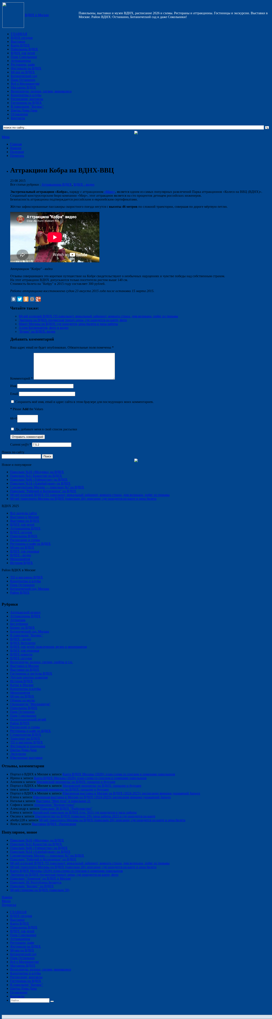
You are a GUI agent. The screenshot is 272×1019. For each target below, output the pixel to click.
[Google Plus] (38, 299)
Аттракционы (21, 60)
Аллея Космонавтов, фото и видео (43, 327)
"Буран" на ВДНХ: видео (37, 331)
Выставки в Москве (24, 517)
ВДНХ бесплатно (22, 643)
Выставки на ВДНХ (24, 521)
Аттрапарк (18, 620)
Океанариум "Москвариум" (30, 704)
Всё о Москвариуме (25, 83)
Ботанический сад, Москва (29, 589)
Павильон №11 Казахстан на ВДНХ (36, 476)
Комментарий (21, 378)
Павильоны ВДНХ (24, 49)
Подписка (9, 905)
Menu (6, 137)
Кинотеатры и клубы (26, 95)
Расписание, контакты (27, 99)
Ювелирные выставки (26, 757)
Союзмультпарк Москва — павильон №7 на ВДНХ (47, 487)
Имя (13, 386)
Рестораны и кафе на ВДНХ (30, 544)
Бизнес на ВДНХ (22, 627)
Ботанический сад (24, 76)
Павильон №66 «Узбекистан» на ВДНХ (39, 479)
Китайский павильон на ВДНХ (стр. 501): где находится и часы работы (85, 812)
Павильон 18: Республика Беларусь (35, 882)
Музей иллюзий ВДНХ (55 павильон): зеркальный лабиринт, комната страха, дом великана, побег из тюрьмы (98, 316)
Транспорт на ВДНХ (25, 738)
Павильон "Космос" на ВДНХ (32, 886)
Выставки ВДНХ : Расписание (54, 824)
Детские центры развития (29, 677)
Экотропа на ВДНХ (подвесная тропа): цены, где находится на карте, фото (73, 320)
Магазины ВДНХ (23, 87)
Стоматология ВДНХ (25, 734)
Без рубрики (19, 624)
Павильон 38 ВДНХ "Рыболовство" (66, 808)
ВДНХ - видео (84, 184)
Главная (16, 144)
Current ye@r (20, 444)
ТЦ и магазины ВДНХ (26, 577)
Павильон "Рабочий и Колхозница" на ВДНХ (43, 491)
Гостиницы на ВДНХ (26, 103)
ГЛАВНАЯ (19, 34)
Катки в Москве (22, 685)
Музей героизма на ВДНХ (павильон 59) (39, 890)
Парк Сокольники (24, 57)
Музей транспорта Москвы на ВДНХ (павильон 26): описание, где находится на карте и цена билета (83, 498)
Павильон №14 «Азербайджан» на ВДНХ (40, 483)
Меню (6, 901)
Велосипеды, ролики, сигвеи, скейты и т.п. (41, 662)
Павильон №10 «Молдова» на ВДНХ (37, 472)
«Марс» (109, 192)
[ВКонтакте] (13, 299)
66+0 (13, 418)
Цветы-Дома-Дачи (24, 110)
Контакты (18, 118)
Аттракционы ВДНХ (56, 184)
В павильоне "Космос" (27, 106)
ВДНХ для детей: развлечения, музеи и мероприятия (48, 647)
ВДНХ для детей (23, 53)
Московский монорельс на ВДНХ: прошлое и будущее (76, 782)
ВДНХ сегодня (22, 38)
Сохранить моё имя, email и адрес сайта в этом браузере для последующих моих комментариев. (84, 402)
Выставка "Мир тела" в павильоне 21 (63, 801)
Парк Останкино (23, 80)
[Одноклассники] (25, 299)
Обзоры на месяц (22, 700)
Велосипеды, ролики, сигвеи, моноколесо (41, 91)
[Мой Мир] (32, 299)
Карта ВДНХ (20, 45)
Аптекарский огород (25, 612)
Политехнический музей (28, 719)
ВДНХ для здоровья (24, 551)
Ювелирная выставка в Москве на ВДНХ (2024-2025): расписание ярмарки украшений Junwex (131, 793)
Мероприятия (20, 559)
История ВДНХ (21, 563)
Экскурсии (18, 754)
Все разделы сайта (23, 513)
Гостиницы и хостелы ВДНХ (31, 673)
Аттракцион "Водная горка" (54, 805)
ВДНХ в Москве (37, 15)
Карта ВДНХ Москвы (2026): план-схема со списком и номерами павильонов (118, 774)
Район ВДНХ (20, 592)
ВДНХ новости (21, 654)
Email (14, 394)
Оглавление (19, 114)
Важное (15, 148)
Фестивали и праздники (27, 746)
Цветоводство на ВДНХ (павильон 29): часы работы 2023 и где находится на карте (95, 816)
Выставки (18, 41)
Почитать (17, 155)
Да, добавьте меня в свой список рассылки (45, 429)
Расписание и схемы (25, 540)
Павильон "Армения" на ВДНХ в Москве (40, 878)
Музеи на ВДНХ (23, 72)
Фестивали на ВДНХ (26, 68)
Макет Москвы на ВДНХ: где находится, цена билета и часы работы (68, 324)
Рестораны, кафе (23, 64)
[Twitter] (19, 299)
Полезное (17, 152)
